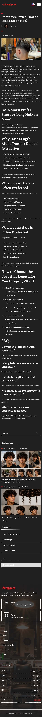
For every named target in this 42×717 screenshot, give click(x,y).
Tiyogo (30, 713)
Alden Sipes (13, 26)
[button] (33, 4)
